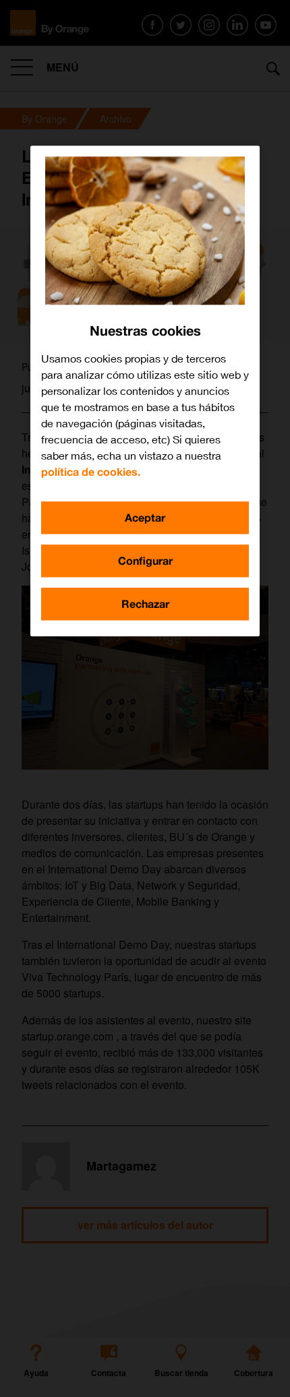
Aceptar (145, 517)
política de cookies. (90, 471)
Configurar (145, 560)
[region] (145, 391)
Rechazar (145, 603)
